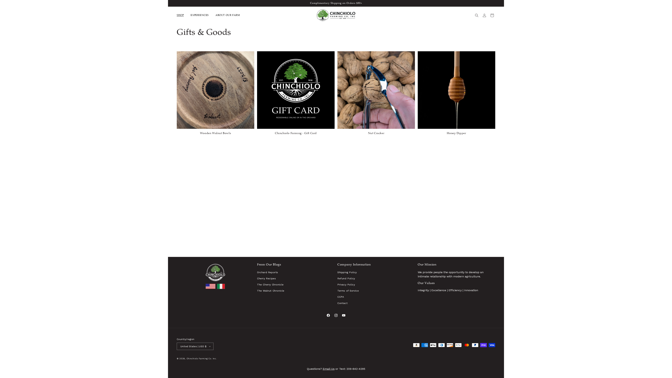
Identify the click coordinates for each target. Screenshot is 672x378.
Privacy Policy (346, 284)
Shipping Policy (347, 272)
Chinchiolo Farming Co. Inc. (202, 359)
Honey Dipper (456, 133)
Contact (342, 303)
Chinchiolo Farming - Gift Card (296, 133)
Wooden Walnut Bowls (215, 133)
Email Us (329, 368)
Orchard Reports (267, 272)
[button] (181, 15)
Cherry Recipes (266, 278)
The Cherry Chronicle (270, 284)
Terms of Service (348, 290)
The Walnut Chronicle (270, 290)
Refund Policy (346, 278)
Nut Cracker (376, 133)
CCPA (340, 296)
